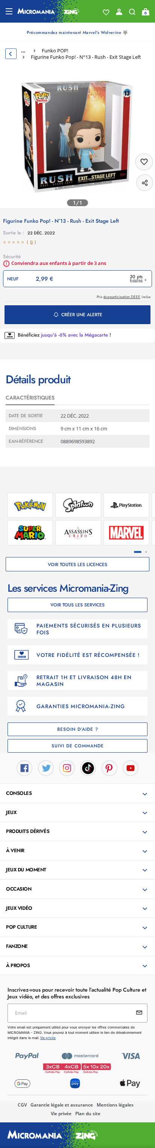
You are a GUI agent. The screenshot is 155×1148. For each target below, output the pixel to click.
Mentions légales (115, 1105)
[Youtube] (130, 767)
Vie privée (61, 1113)
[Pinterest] (109, 767)
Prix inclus (123, 297)
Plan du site (87, 1113)
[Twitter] (46, 767)
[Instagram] (67, 767)
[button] (78, 793)
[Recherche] (132, 13)
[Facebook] (24, 767)
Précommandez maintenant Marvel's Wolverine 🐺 (77, 32)
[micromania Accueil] (48, 11)
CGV (22, 1105)
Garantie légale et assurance (61, 1105)
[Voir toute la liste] (106, 12)
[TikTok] (88, 767)
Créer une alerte (81, 314)
